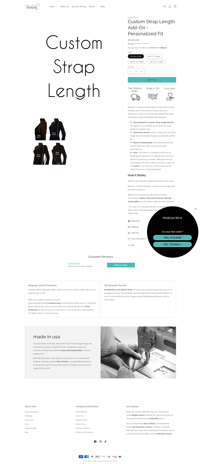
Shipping (131, 43)
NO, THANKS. (172, 244)
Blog (26, 432)
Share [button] (133, 245)
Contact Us (80, 416)
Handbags (28, 416)
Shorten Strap (135, 56)
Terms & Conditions (83, 428)
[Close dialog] (196, 209)
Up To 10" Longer (137, 62)
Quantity (131, 67)
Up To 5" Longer (153, 56)
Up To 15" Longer (156, 62)
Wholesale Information (84, 432)
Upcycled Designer (32, 412)
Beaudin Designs (92, 461)
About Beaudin (81, 412)
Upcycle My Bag (30, 428)
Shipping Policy (81, 420)
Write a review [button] (121, 265)
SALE (26, 424)
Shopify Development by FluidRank (107, 461)
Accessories (29, 420)
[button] (52, 6)
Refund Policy (81, 424)
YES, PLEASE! (172, 237)
